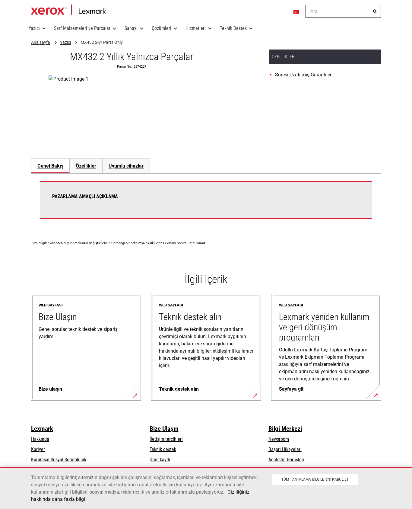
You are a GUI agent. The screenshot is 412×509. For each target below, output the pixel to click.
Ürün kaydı (160, 460)
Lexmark (42, 428)
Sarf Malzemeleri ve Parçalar (82, 28)
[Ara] (375, 11)
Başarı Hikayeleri (285, 449)
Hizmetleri (195, 28)
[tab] (50, 165)
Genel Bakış (50, 166)
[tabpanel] (206, 203)
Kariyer (38, 449)
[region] (206, 488)
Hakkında (40, 439)
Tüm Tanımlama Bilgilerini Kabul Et (315, 479)
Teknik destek (163, 449)
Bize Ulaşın (164, 428)
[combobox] (343, 11)
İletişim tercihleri (166, 439)
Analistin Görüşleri (286, 460)
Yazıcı (34, 28)
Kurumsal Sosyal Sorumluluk (58, 460)
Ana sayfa (68, 10)
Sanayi (131, 28)
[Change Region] (296, 11)
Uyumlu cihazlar (126, 166)
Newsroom (278, 439)
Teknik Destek (233, 28)
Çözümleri (161, 28)
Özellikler (86, 166)
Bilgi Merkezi (285, 428)
